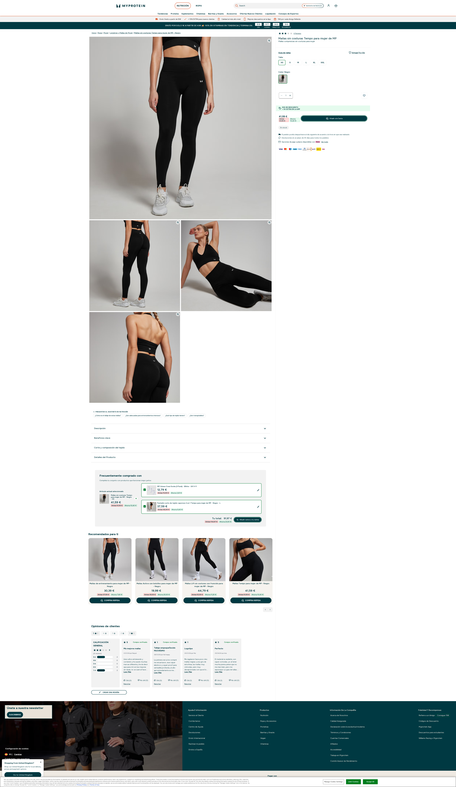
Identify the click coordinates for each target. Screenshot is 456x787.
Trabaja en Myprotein (339, 755)
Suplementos (187, 14)
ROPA (199, 6)
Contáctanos (194, 721)
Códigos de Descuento (429, 721)
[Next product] (270, 609)
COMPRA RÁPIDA (112, 600)
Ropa (100, 33)
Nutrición (264, 715)
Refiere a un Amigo (434, 715)
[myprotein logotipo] (130, 5)
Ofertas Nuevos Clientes (251, 14)
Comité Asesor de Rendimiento (343, 761)
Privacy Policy (82, 785)
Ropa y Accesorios (268, 721)
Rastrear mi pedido (196, 744)
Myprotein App (425, 727)
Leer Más (127, 672)
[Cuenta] (328, 5)
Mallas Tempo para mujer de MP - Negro (251, 583)
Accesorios (232, 14)
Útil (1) (189, 680)
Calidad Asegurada (338, 721)
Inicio (94, 33)
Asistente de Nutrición (314, 6)
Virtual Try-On (358, 53)
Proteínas (264, 727)
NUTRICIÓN (183, 6)
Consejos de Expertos (288, 14)
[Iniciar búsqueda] (236, 6)
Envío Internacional (197, 738)
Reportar (127, 684)
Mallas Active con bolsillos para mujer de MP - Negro (157, 584)
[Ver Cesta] (336, 5)
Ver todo (324, 142)
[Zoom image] (269, 40)
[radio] (281, 62)
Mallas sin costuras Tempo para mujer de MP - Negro (157, 33)
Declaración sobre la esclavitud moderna (347, 727)
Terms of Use (94, 785)
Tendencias (162, 14)
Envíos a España (195, 750)
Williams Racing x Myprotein (430, 738)
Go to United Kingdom (23, 775)
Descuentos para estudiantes (431, 732)
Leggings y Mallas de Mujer (121, 33)
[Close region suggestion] (41, 762)
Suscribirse (15, 715)
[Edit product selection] (258, 490)
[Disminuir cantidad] (281, 95)
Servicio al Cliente (196, 715)
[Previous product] (265, 609)
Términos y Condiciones (340, 732)
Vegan (263, 738)
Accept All (370, 782)
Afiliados (334, 744)
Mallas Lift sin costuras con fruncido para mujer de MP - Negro (204, 584)
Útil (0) (128, 680)
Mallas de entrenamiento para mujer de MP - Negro (110, 584)
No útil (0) (144, 680)
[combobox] (279, 6)
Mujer (106, 33)
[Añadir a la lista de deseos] (364, 95)
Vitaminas (200, 14)
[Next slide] (272, 576)
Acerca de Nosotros (339, 715)
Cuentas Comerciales (339, 738)
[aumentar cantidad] (290, 95)
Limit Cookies (353, 782)
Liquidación (270, 14)
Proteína (175, 14)
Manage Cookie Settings (333, 782)
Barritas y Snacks (216, 14)
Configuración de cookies (17, 749)
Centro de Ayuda (196, 727)
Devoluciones (194, 732)
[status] (285, 95)
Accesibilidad (335, 750)
